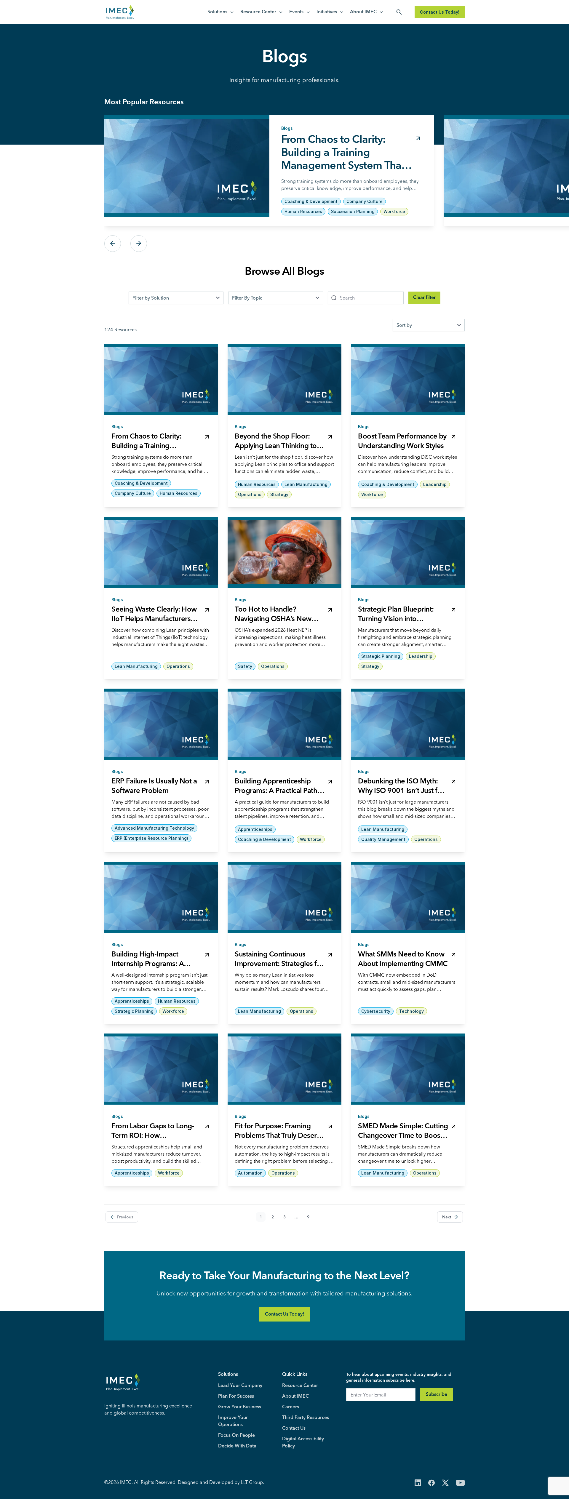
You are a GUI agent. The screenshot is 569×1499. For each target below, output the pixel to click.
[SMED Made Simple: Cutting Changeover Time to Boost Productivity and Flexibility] (408, 1069)
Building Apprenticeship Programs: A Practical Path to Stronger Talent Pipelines (278, 791)
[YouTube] (460, 1483)
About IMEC (363, 12)
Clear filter (424, 297)
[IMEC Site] (119, 12)
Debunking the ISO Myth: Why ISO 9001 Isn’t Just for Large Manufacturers (401, 791)
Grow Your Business (239, 1407)
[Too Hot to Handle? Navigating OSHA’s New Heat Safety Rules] (284, 552)
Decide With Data (237, 1446)
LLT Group (252, 1482)
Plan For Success (236, 1396)
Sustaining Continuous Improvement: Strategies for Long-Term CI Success (279, 964)
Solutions (217, 12)
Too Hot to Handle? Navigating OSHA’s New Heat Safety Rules (273, 619)
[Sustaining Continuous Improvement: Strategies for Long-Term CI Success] (284, 897)
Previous (112, 243)
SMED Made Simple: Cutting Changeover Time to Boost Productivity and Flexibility (403, 1136)
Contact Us (294, 1428)
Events (296, 12)
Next (138, 243)
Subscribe (436, 1394)
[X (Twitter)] (445, 1483)
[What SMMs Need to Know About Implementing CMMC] (408, 897)
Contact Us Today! (439, 12)
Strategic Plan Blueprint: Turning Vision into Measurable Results (396, 619)
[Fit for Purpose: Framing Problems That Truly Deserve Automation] (284, 1069)
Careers (290, 1407)
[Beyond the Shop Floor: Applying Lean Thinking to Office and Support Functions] (284, 379)
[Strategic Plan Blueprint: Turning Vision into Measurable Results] (408, 552)
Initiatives (327, 12)
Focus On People (236, 1435)
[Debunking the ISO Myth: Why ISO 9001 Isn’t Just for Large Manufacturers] (408, 724)
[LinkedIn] (418, 1483)
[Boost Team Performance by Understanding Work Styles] (408, 379)
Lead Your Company (240, 1385)
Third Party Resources (305, 1417)
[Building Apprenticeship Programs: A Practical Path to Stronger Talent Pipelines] (284, 724)
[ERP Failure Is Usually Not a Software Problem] (161, 724)
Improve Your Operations (233, 1421)
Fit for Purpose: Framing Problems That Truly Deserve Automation (279, 1136)
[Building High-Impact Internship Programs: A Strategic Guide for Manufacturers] (161, 897)
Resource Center (258, 12)
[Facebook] (431, 1483)
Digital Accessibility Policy (303, 1443)
